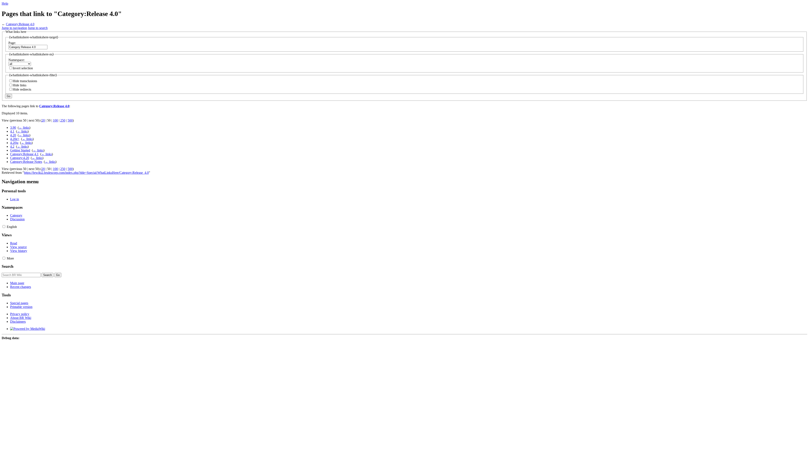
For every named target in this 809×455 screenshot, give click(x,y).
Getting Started (20, 150)
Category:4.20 (19, 158)
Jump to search (38, 28)
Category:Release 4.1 (24, 154)
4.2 (12, 146)
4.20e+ (14, 139)
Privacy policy (19, 314)
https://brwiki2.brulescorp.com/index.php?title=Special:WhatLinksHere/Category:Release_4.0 (86, 172)
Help (5, 3)
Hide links (19, 85)
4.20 (13, 135)
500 (70, 120)
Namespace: (16, 60)
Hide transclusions (25, 81)
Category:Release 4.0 (20, 24)
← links (24, 127)
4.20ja (14, 143)
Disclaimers (18, 321)
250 (62, 120)
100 (55, 120)
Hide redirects (22, 89)
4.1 (12, 131)
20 (43, 120)
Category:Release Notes (26, 161)
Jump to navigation (14, 28)
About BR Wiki (20, 318)
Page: (12, 43)
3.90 (13, 127)
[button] (4, 226)
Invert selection (23, 68)
